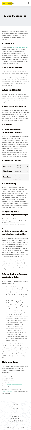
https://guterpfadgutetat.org (19, 47)
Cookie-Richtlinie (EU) (15, 421)
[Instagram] (17, 408)
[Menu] (28, 3)
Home (13, 404)
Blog (17, 404)
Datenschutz (15, 419)
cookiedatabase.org (7, 391)
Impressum (15, 416)
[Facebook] (13, 408)
